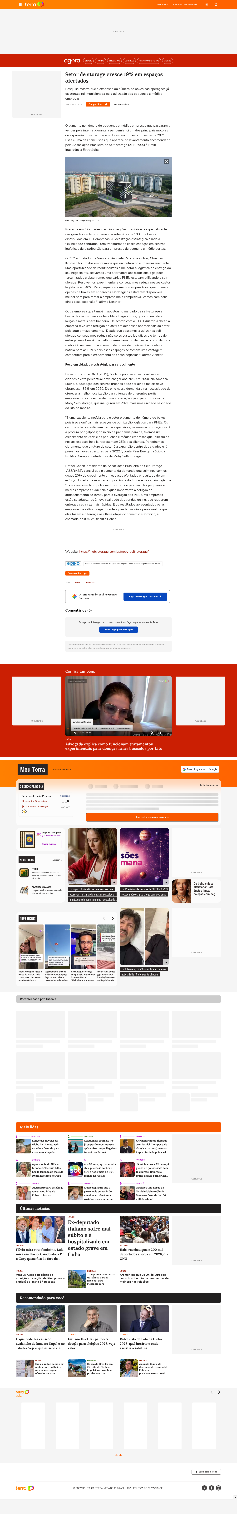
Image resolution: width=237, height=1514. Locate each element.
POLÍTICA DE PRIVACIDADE (148, 1488)
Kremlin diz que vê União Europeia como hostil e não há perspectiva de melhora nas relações (144, 1278)
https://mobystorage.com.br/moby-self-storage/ (114, 551)
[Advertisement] (196, 1279)
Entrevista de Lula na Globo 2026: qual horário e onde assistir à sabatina (141, 1343)
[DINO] (73, 563)
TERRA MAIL (162, 4)
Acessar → (58, 859)
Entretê (36, 1160)
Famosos (35, 1136)
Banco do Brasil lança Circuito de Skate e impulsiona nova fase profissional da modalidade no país (100, 1369)
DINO (77, 583)
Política (143, 1360)
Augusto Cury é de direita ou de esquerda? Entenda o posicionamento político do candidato (153, 1369)
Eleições (72, 1335)
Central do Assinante (185, 4)
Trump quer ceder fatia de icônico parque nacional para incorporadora (101, 1279)
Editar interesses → (209, 784)
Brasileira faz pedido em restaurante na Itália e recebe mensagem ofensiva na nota (49, 1369)
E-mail (207, 4)
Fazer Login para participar (118, 629)
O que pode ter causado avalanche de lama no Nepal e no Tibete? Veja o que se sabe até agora (40, 1343)
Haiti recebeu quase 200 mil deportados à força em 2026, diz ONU (144, 1254)
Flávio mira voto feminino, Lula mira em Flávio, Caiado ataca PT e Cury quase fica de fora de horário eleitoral (40, 1254)
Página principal (34, 4)
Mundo (71, 1217)
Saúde (68, 739)
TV (85, 1160)
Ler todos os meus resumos (152, 817)
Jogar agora (49, 844)
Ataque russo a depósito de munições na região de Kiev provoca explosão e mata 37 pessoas (40, 1278)
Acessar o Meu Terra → (63, 769)
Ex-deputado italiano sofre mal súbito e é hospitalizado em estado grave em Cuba (89, 1238)
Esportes (88, 1136)
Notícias (90, 583)
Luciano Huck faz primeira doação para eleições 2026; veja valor (91, 1343)
